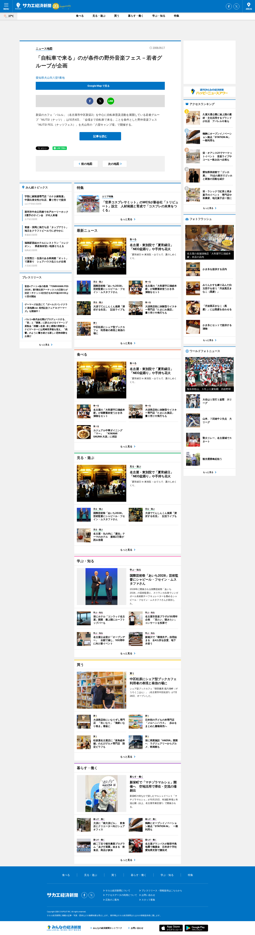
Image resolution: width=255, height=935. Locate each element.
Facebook (229, 6)
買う (116, 15)
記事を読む (100, 136)
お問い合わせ (148, 895)
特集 (176, 15)
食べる (80, 15)
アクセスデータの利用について (121, 895)
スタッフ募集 (148, 899)
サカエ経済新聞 (33, 6)
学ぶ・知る (158, 15)
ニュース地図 (44, 48)
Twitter (236, 6)
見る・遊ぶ (98, 15)
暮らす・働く (136, 15)
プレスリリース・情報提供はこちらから (162, 890)
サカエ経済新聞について (117, 890)
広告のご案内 (112, 899)
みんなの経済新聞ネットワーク (64, 928)
